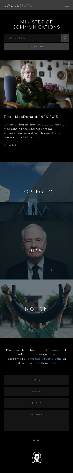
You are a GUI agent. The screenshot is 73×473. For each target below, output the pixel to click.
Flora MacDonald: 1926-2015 (31, 117)
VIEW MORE (12, 144)
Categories (36, 46)
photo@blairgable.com (44, 358)
